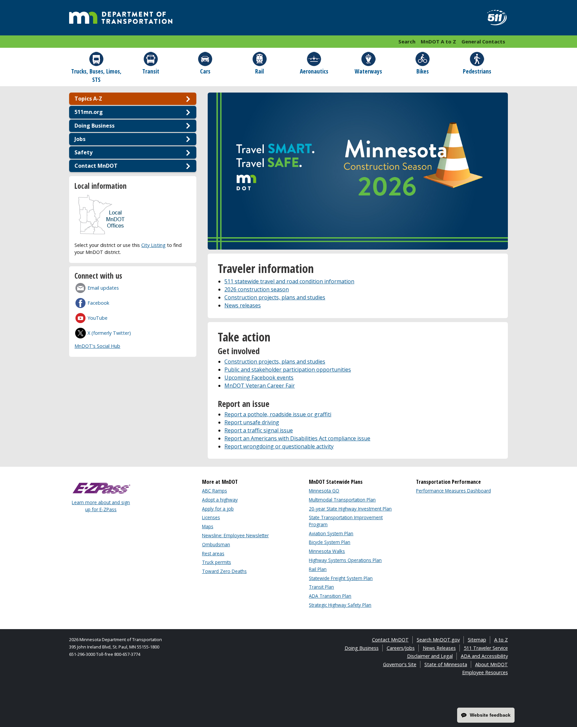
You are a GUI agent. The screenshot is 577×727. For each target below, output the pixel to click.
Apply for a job (218, 508)
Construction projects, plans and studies (274, 297)
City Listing (153, 245)
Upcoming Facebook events (259, 377)
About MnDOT (491, 664)
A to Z (501, 639)
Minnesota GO (324, 490)
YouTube (97, 318)
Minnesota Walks (327, 551)
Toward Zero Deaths (224, 571)
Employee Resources (485, 672)
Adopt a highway (220, 499)
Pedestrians (477, 71)
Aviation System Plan (331, 533)
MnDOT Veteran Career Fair (259, 385)
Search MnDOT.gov (438, 639)
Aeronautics (314, 71)
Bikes (422, 71)
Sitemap (477, 639)
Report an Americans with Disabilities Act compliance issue (297, 438)
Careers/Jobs (401, 648)
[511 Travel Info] (493, 17)
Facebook (98, 303)
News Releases (439, 648)
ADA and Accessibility (484, 656)
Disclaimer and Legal (430, 656)
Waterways (368, 71)
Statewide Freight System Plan (341, 578)
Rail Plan (318, 569)
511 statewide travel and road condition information (289, 281)
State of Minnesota (445, 664)
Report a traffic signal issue (258, 430)
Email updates (103, 288)
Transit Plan (321, 587)
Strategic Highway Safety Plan (340, 605)
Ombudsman (216, 544)
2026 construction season (256, 289)
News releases (242, 305)
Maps (207, 526)
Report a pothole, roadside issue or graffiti (277, 414)
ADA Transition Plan (330, 596)
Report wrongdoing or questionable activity (279, 446)
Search (406, 41)
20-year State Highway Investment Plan (350, 508)
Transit (150, 71)
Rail (259, 71)
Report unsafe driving (251, 422)
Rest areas (213, 553)
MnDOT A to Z (438, 41)
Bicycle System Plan (329, 542)
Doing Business (362, 648)
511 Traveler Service (486, 648)
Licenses (211, 517)
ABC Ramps (214, 490)
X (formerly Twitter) (109, 333)
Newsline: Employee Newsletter (235, 535)
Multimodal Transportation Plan (342, 499)
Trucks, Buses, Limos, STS (96, 75)
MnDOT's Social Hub (97, 346)
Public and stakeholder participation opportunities (287, 369)
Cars (205, 71)
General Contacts (483, 41)
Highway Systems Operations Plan (345, 560)
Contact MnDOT (390, 639)
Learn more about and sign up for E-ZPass (101, 505)
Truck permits (216, 562)
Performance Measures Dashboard (453, 490)
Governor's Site (399, 664)
